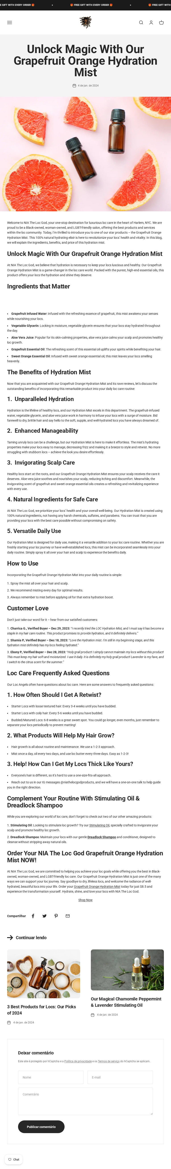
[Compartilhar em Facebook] (32, 916)
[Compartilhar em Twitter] (44, 916)
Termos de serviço (109, 1061)
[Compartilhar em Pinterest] (56, 916)
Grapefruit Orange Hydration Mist (97, 886)
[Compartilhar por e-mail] (67, 916)
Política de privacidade (78, 1061)
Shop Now (85, 900)
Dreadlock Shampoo (102, 837)
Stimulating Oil (99, 825)
